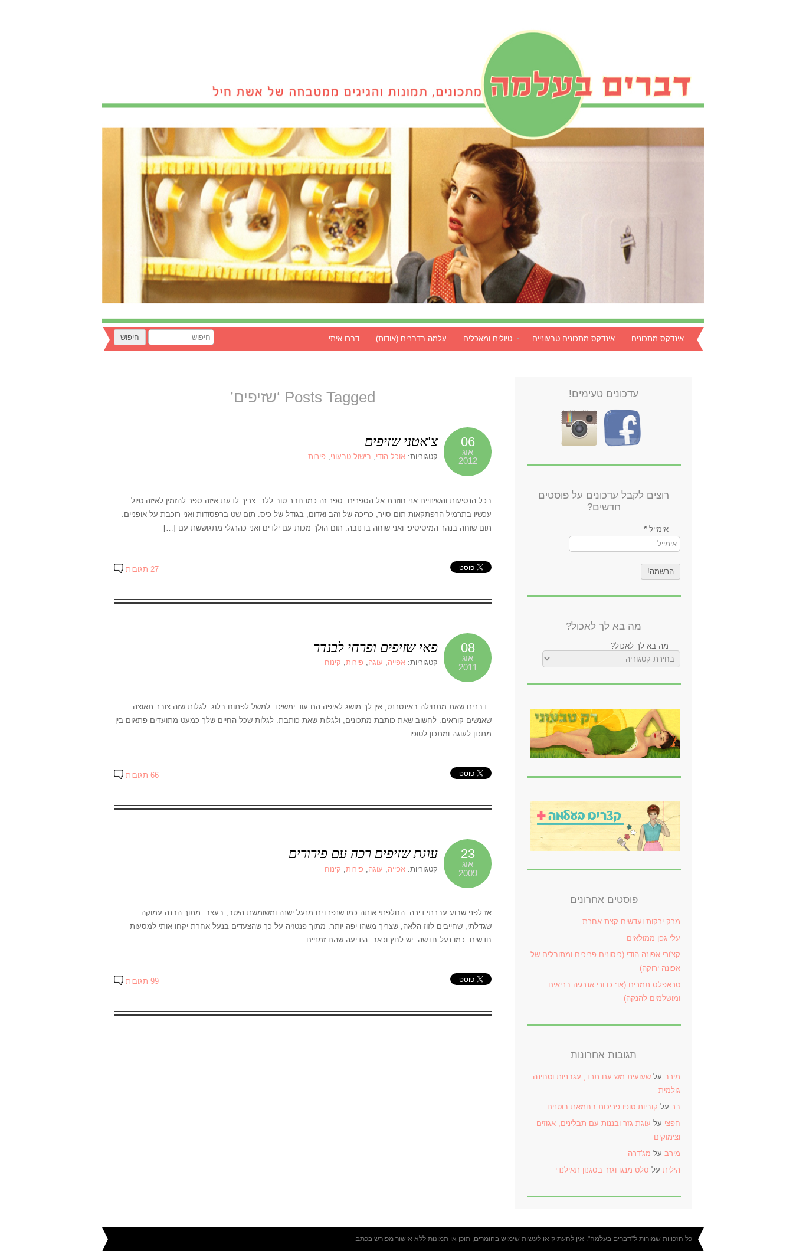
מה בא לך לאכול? (640, 645)
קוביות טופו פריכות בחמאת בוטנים (602, 1106)
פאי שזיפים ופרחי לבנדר (375, 647)
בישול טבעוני (350, 456)
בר (675, 1106)
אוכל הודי (390, 456)
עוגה (375, 662)
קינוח (333, 662)
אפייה (396, 662)
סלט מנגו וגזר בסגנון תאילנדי (602, 1170)
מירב (672, 1076)
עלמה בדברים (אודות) (411, 338)
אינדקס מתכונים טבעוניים (573, 338)
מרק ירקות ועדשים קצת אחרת (631, 921)
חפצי (672, 1123)
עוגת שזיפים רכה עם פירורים (363, 853)
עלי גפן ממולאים (653, 938)
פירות (317, 456)
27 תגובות (142, 569)
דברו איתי (344, 338)
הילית (671, 1170)
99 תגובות (142, 981)
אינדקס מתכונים (657, 338)
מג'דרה (639, 1153)
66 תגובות (142, 775)
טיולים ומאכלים (493, 339)
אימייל (656, 529)
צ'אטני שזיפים (401, 441)
